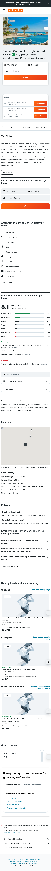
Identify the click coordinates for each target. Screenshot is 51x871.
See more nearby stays (41, 590)
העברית (39, 2)
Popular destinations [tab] (32, 784)
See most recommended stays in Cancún (40, 687)
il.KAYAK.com (12, 859)
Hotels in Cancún (13, 805)
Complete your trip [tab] (12, 784)
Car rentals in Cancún (14, 801)
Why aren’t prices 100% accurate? (18, 847)
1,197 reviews (31, 55)
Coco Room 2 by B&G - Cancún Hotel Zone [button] (18, 670)
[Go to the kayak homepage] (15, 10)
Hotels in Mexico (15, 861)
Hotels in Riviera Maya (18, 863)
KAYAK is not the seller (13, 839)
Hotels (21, 859)
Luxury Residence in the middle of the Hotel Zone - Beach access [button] (24, 619)
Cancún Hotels (32, 863)
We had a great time (12, 351)
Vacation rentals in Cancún (16, 808)
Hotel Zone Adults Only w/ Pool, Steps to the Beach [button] (22, 719)
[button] (48, 3)
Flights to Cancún (13, 798)
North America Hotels (33, 859)
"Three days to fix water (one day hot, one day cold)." (24, 364)
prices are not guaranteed (12, 832)
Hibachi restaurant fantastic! (15, 354)
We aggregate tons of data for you (18, 843)
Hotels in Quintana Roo (30, 861)
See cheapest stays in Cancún (41, 638)
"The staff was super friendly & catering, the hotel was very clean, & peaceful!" (25, 346)
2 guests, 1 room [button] (12, 71)
